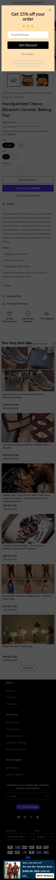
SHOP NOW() (45, 876)
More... (29, 875)
